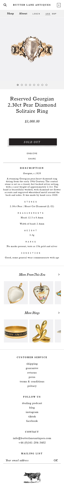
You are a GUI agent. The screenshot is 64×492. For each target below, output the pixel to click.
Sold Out (32, 142)
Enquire (32, 153)
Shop (10, 13)
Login (36, 13)
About (23, 13)
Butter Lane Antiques (32, 5)
